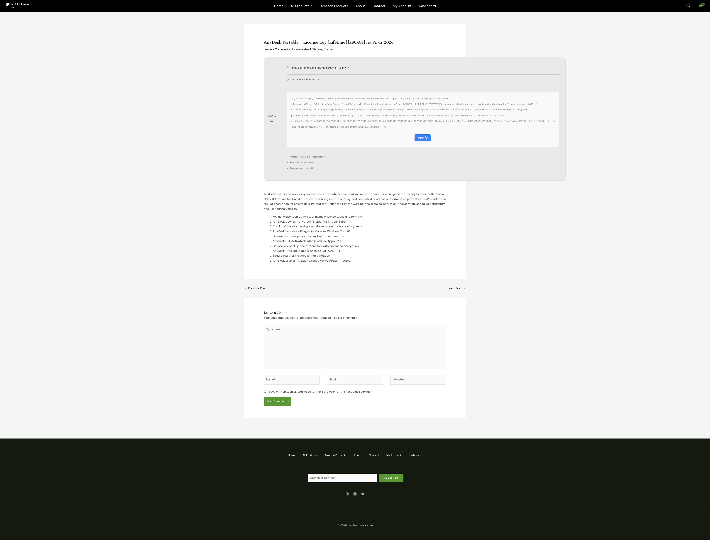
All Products (300, 6)
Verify (423, 137)
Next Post (457, 288)
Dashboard (427, 6)
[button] (311, 6)
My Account (402, 6)
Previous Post (255, 288)
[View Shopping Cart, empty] (700, 6)
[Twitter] (362, 494)
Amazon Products (334, 6)
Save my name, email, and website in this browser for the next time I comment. (321, 392)
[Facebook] (355, 494)
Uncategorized (301, 49)
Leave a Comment (276, 49)
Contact (379, 6)
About (360, 6)
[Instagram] (347, 494)
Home (278, 6)
